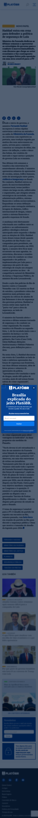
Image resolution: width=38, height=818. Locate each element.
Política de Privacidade (28, 430)
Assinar (19, 424)
